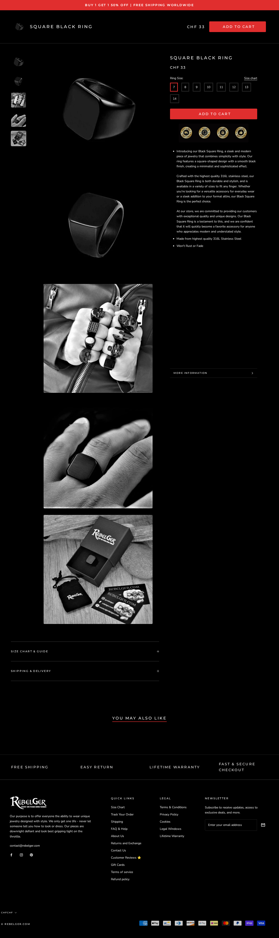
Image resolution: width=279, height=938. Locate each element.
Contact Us (118, 850)
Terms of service (122, 872)
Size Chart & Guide (29, 651)
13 (246, 87)
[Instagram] (21, 854)
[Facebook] (11, 854)
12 (234, 87)
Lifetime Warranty (172, 836)
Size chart (250, 78)
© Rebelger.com (15, 924)
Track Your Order (122, 814)
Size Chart (118, 807)
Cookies (165, 822)
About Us (117, 836)
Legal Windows (170, 829)
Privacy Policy (169, 814)
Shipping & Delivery (31, 671)
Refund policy (120, 879)
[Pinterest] (31, 854)
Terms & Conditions (173, 807)
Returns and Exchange (126, 843)
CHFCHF (7, 912)
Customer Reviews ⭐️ (126, 858)
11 (221, 87)
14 (174, 99)
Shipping (117, 822)
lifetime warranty (175, 767)
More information (190, 372)
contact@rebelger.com (25, 846)
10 (208, 87)
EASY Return (97, 767)
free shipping (30, 767)
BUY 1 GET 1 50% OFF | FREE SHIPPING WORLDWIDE (139, 5)
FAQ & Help (119, 829)
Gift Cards (118, 865)
